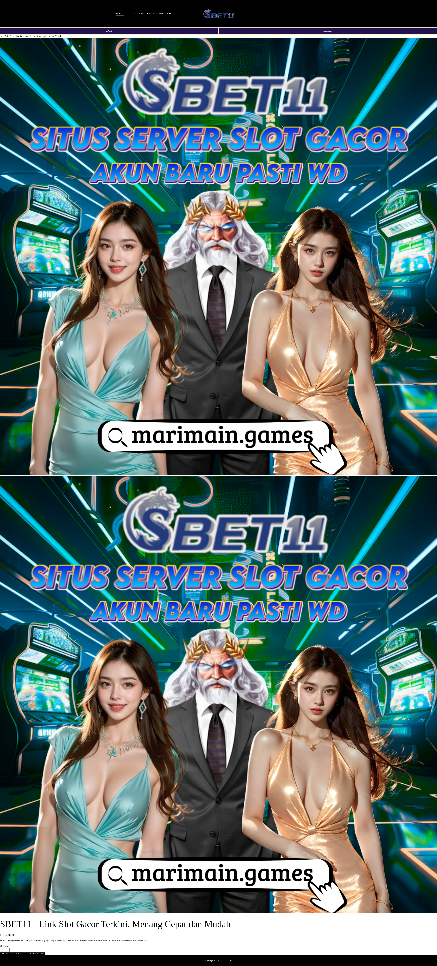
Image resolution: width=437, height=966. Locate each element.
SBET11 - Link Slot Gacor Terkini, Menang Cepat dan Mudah (33, 36)
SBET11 (120, 13)
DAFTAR (327, 30)
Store (2, 36)
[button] (22, 953)
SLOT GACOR (226, 961)
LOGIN (109, 30)
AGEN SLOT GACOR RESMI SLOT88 (152, 13)
